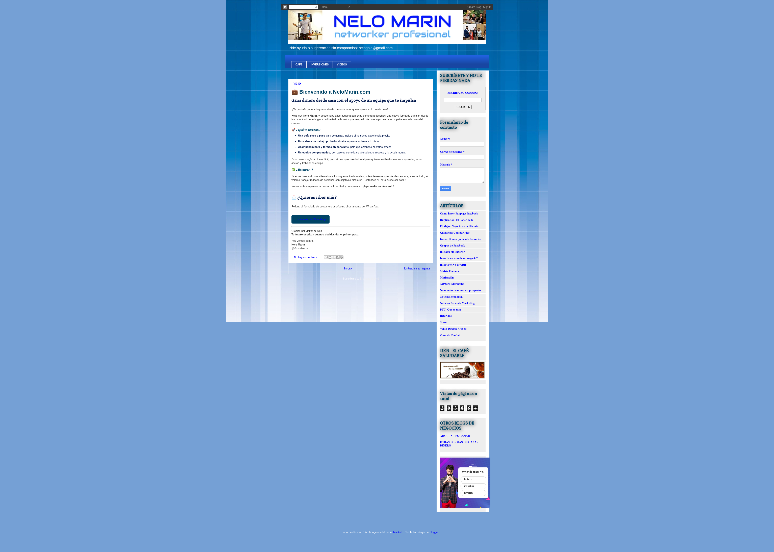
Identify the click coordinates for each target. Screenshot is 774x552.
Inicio (296, 83)
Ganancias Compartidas (454, 232)
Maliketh (398, 532)
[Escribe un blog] (330, 257)
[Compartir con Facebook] (338, 257)
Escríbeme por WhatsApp (310, 219)
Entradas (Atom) (369, 278)
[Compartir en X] (334, 257)
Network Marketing (452, 284)
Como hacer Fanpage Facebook (459, 213)
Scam (443, 322)
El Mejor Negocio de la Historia (459, 226)
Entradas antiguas (417, 268)
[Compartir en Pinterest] (341, 257)
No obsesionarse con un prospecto (460, 290)
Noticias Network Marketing (457, 303)
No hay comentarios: (306, 257)
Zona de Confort (450, 335)
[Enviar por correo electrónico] (326, 257)
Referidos (446, 316)
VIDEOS (342, 64)
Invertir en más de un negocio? (459, 258)
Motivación (447, 277)
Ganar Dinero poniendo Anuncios (460, 239)
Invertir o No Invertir (453, 264)
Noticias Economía (451, 296)
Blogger (434, 532)
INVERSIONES (320, 64)
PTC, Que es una (450, 309)
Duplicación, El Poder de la (456, 220)
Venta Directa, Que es (453, 328)
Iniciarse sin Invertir (452, 252)
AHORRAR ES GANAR (455, 436)
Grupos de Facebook (452, 245)
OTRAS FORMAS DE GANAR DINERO (459, 443)
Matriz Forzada (449, 271)
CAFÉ (299, 64)
